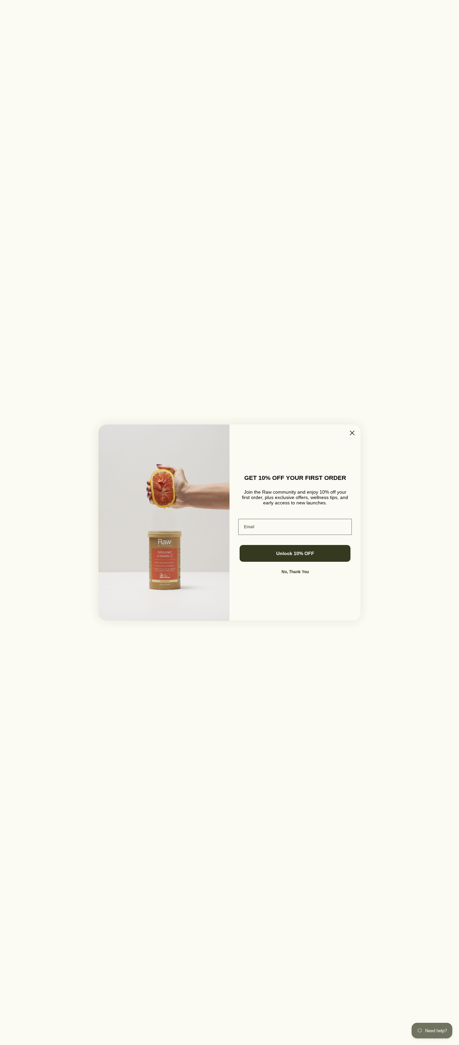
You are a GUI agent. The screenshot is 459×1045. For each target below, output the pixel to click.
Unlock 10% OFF (295, 553)
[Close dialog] (352, 433)
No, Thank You (295, 571)
